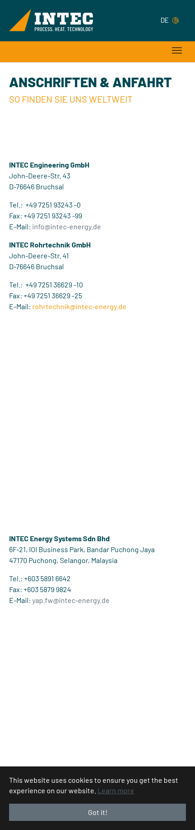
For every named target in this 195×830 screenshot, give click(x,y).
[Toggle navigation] (177, 50)
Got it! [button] (97, 812)
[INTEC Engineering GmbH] (51, 20)
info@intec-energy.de (66, 226)
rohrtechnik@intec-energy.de (79, 306)
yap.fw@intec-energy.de (71, 600)
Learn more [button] (116, 790)
